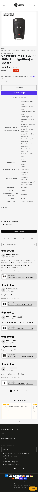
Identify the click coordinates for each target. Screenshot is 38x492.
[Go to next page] (30, 391)
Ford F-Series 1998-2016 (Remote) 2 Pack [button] (20, 277)
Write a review (19, 231)
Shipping (3, 73)
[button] (4, 5)
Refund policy (21, 483)
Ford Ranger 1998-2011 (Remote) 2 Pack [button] (20, 305)
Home (3, 49)
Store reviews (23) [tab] (28, 239)
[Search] (29, 5)
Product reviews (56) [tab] (10, 239)
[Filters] (3, 244)
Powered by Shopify (9, 483)
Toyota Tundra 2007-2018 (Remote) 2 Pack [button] (21, 357)
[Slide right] (21, 421)
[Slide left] (16, 421)
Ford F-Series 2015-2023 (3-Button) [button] (20, 384)
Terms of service (14, 485)
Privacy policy (30, 483)
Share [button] (5, 207)
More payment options (19, 97)
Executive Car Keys (15, 481)
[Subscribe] (34, 449)
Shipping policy (25, 485)
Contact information (20, 487)
